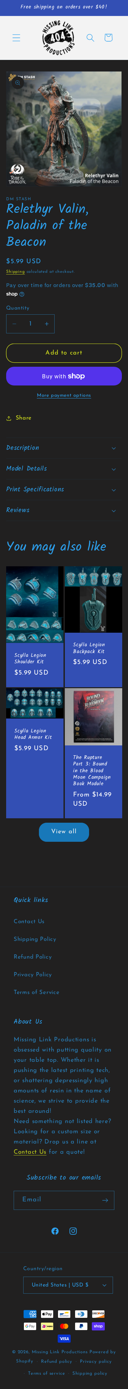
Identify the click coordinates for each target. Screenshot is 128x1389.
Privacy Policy (33, 975)
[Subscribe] (105, 1200)
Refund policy (56, 1361)
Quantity (18, 308)
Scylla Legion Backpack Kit (89, 648)
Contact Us (29, 922)
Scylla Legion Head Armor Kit (33, 734)
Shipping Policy (35, 939)
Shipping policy (90, 1373)
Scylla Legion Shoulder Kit (30, 659)
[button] (17, 38)
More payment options (64, 395)
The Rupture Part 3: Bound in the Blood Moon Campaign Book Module (92, 771)
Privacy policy (96, 1361)
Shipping (15, 272)
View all (64, 832)
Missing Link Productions (60, 1352)
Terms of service (46, 1373)
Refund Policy (33, 957)
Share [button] (24, 418)
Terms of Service (37, 992)
